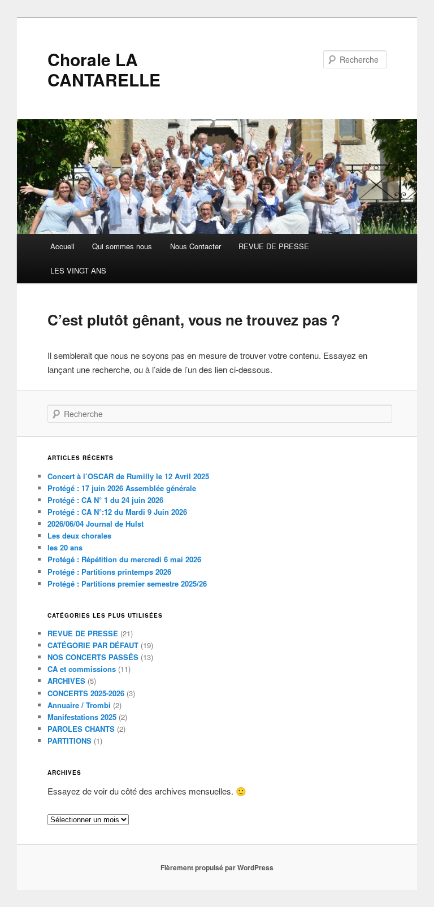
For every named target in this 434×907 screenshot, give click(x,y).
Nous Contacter (195, 246)
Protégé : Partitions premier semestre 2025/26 (127, 583)
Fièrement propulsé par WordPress (217, 867)
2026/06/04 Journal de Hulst (95, 523)
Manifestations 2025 (81, 716)
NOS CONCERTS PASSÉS (92, 657)
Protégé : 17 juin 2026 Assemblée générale (121, 488)
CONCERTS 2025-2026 (85, 693)
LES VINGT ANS (78, 270)
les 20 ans (65, 547)
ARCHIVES (66, 680)
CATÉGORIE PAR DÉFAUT (92, 645)
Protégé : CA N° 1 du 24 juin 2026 (105, 499)
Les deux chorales (79, 535)
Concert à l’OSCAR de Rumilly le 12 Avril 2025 (128, 476)
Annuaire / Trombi (79, 705)
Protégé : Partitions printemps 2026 (109, 571)
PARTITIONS (69, 740)
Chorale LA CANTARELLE (103, 69)
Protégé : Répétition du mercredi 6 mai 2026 (124, 559)
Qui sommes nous (122, 246)
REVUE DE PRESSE (273, 246)
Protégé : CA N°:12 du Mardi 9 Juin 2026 (117, 511)
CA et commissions (81, 668)
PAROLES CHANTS (81, 728)
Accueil (62, 246)
